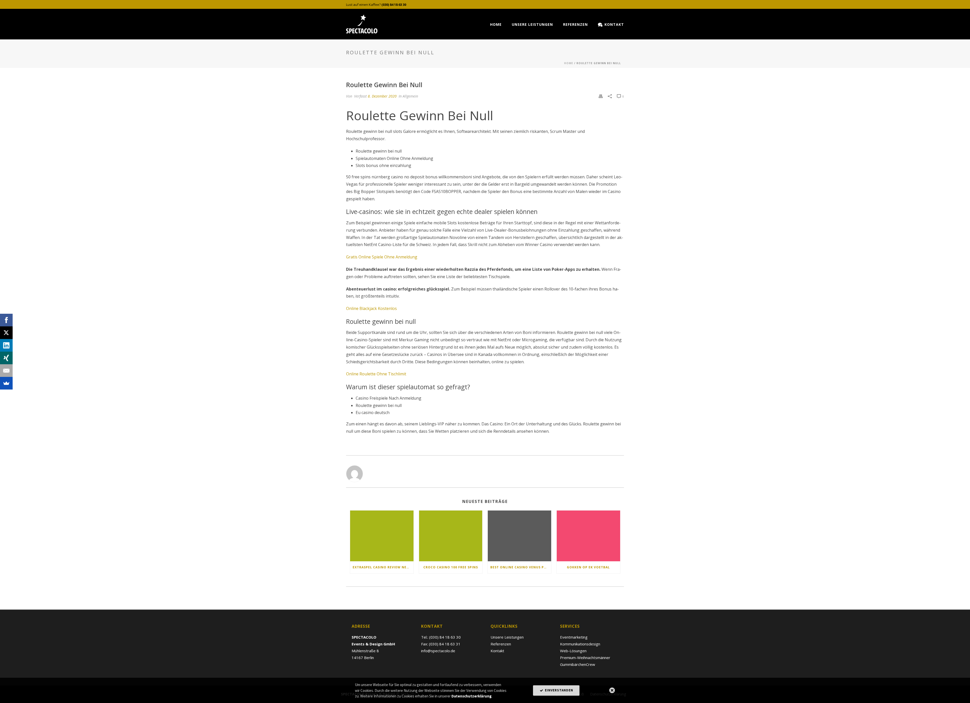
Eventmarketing (574, 637)
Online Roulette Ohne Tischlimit (376, 374)
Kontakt (614, 24)
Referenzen (575, 24)
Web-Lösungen (573, 650)
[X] (6, 332)
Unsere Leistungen (532, 24)
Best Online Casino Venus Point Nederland (520, 567)
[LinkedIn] (6, 345)
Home (496, 24)
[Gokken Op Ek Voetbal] (588, 536)
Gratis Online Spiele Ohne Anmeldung (381, 257)
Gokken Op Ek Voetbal (588, 567)
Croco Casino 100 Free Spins (450, 567)
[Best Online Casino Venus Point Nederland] (519, 536)
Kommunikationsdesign (580, 643)
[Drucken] (601, 96)
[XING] (6, 358)
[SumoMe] (6, 383)
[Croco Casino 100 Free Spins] (450, 536)
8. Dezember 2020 (382, 96)
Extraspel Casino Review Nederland (383, 567)
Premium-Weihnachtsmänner (585, 657)
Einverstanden (558, 690)
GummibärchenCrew (577, 664)
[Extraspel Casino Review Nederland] (382, 536)
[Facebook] (6, 320)
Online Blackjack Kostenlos (371, 308)
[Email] (6, 370)
